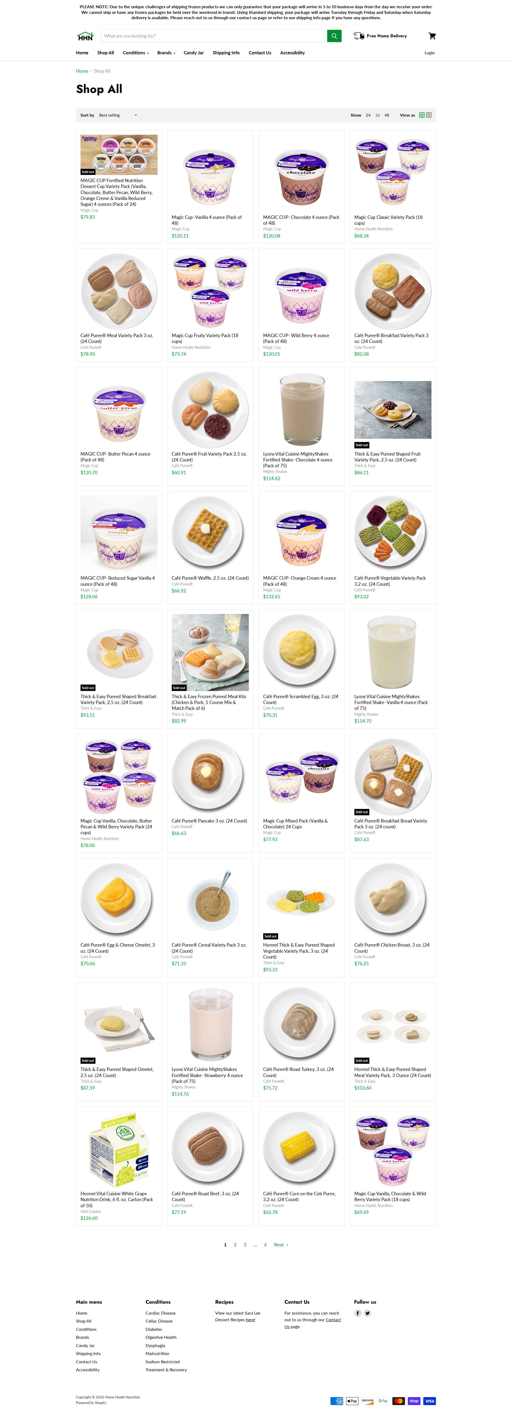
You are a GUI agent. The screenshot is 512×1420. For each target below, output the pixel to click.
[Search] (334, 36)
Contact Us (260, 52)
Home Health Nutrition (373, 229)
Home (82, 52)
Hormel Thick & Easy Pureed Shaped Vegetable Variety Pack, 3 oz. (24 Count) (299, 951)
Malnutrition (157, 1353)
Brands (165, 52)
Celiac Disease (159, 1320)
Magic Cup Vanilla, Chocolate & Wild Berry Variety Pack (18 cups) (390, 1196)
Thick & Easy (364, 465)
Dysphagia (155, 1345)
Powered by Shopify (91, 1403)
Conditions (134, 52)
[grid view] (422, 115)
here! (250, 1319)
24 (368, 115)
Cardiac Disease (160, 1312)
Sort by (87, 115)
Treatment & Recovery (166, 1369)
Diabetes (154, 1329)
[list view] (428, 115)
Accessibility (292, 52)
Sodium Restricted (163, 1361)
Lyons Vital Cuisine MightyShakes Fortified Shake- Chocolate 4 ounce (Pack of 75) (298, 460)
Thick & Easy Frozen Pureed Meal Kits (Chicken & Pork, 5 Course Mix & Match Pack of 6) (209, 702)
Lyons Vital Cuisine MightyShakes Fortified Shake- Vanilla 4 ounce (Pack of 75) (391, 702)
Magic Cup (89, 210)
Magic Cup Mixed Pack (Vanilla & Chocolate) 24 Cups (295, 823)
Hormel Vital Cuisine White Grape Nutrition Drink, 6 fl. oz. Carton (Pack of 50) (117, 1199)
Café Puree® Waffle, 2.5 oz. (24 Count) (210, 578)
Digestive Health (161, 1337)
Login (430, 52)
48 (387, 115)
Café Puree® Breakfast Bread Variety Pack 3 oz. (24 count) (390, 823)
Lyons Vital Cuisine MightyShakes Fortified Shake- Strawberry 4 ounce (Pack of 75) (207, 1075)
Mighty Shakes (275, 471)
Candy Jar (194, 52)
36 (377, 115)
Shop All (105, 52)
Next (279, 1244)
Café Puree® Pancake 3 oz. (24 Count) (209, 821)
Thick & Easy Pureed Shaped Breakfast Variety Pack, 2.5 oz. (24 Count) (118, 699)
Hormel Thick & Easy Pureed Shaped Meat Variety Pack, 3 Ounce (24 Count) (392, 1072)
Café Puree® (91, 347)
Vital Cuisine (91, 1211)
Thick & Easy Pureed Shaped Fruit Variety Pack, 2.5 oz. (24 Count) (387, 457)
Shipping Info (226, 52)
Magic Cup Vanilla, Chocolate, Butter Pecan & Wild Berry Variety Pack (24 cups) (116, 827)
